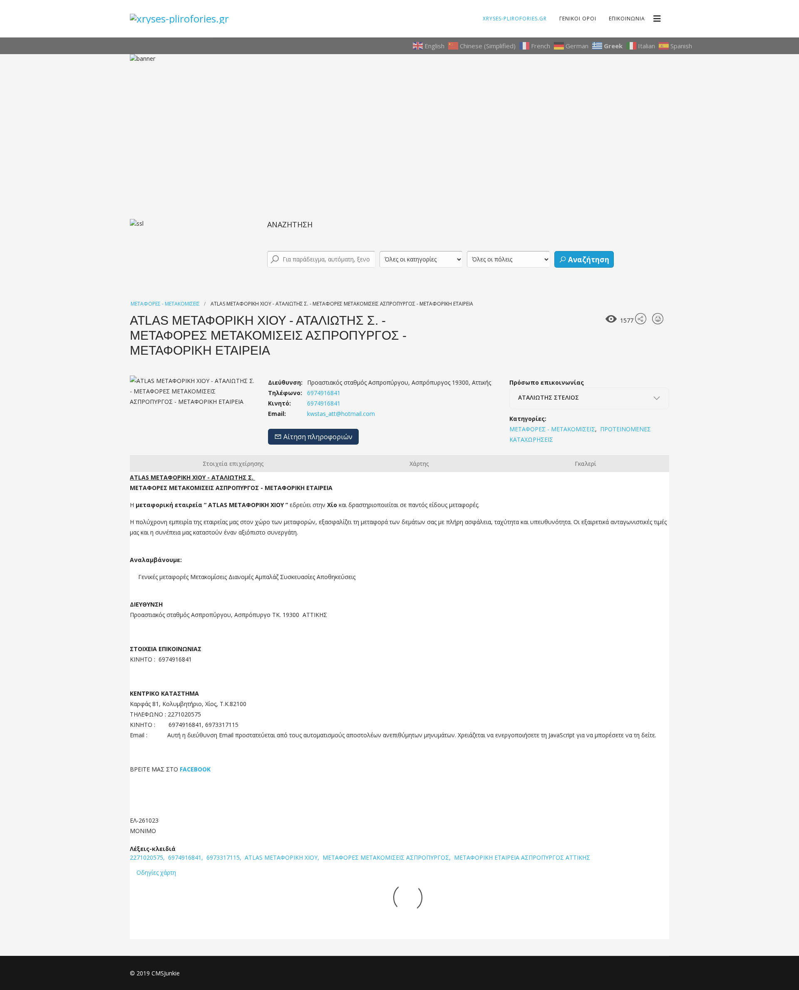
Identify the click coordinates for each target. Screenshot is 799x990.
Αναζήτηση (587, 259)
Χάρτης (419, 464)
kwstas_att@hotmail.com (341, 414)
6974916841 (322, 403)
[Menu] (657, 18)
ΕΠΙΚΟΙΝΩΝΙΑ (627, 18)
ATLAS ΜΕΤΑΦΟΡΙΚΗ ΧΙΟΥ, (283, 857)
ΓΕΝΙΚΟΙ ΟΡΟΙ (577, 18)
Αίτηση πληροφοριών (317, 436)
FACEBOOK (194, 769)
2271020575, (148, 857)
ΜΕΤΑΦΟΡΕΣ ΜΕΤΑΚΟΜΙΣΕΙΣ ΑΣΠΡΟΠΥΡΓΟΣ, (387, 857)
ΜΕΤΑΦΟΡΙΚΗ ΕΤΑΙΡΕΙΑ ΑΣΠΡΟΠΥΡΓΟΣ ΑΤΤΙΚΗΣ (522, 857)
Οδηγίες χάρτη (156, 872)
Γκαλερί (585, 464)
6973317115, (224, 857)
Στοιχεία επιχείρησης (233, 464)
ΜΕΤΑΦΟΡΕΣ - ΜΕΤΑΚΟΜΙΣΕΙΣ (165, 303)
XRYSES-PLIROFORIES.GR (515, 18)
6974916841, (186, 857)
